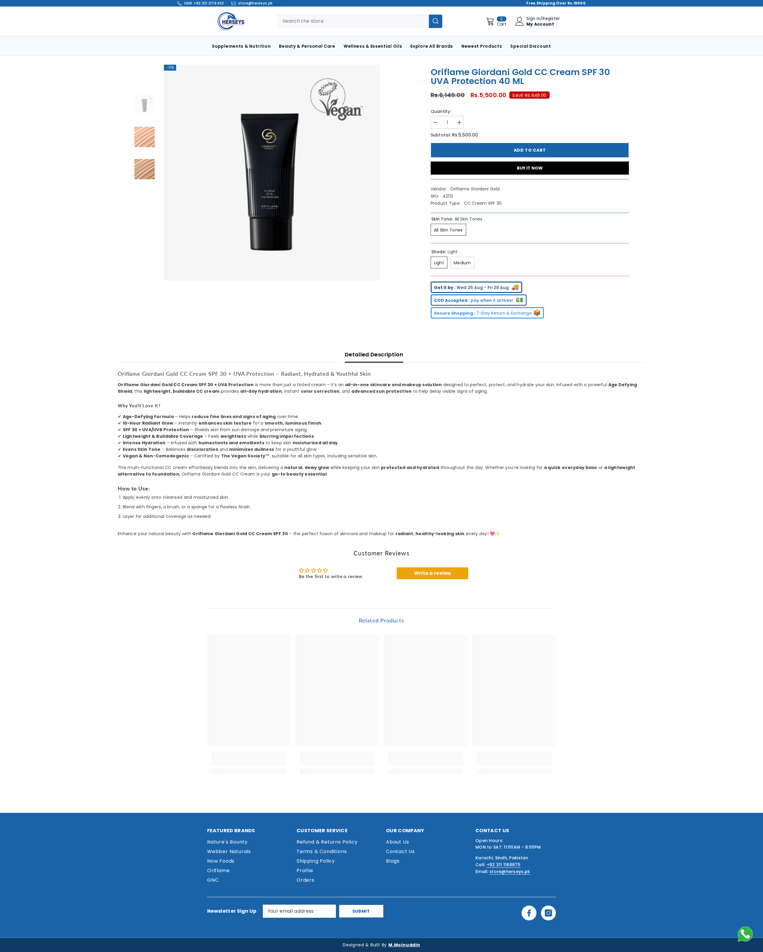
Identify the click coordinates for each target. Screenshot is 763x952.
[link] (249, 762)
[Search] (435, 21)
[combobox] (353, 21)
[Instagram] (548, 913)
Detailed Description (374, 354)
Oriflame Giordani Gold (475, 189)
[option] (272, 173)
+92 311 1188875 (503, 865)
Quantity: (441, 111)
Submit (361, 911)
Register (551, 18)
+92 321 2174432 (208, 3)
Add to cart (530, 150)
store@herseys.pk (255, 3)
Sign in (533, 18)
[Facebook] (529, 913)
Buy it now (530, 168)
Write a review (432, 573)
